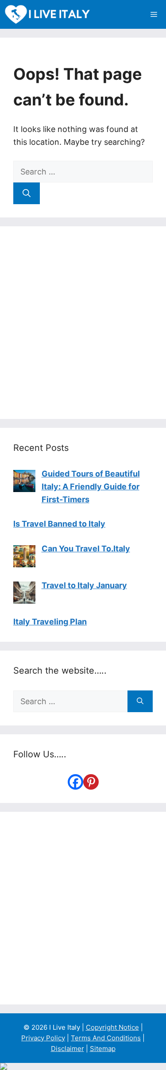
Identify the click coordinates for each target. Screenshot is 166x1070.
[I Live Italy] (47, 14)
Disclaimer (67, 1048)
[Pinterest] (91, 782)
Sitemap (103, 1048)
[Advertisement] (83, 323)
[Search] (26, 193)
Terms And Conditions (106, 1038)
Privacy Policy (43, 1038)
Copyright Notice (112, 1027)
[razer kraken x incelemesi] (83, 1066)
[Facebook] (75, 782)
